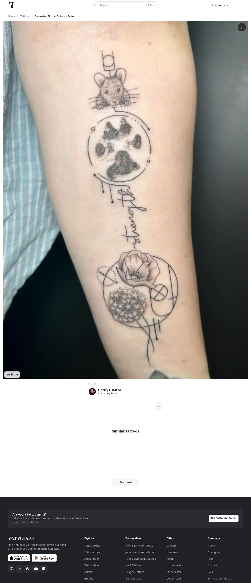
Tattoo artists (92, 545)
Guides (88, 578)
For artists (220, 5)
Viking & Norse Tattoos (139, 545)
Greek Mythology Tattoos (141, 558)
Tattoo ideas (91, 565)
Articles (89, 572)
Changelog (214, 552)
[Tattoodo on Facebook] (44, 569)
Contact (212, 565)
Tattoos (151, 5)
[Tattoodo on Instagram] (11, 569)
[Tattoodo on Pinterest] (27, 569)
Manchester (174, 572)
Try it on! (12, 374)
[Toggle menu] (239, 5)
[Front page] (12, 5)
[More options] (242, 27)
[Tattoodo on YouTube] (36, 569)
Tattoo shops (92, 552)
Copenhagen (174, 578)
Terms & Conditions (220, 578)
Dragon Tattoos (135, 572)
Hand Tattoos (134, 578)
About (211, 545)
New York (172, 552)
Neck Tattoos (133, 565)
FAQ (210, 572)
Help (211, 558)
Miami (170, 558)
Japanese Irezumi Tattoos (141, 552)
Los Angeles (174, 565)
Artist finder (91, 558)
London (171, 545)
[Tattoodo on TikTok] (19, 569)
